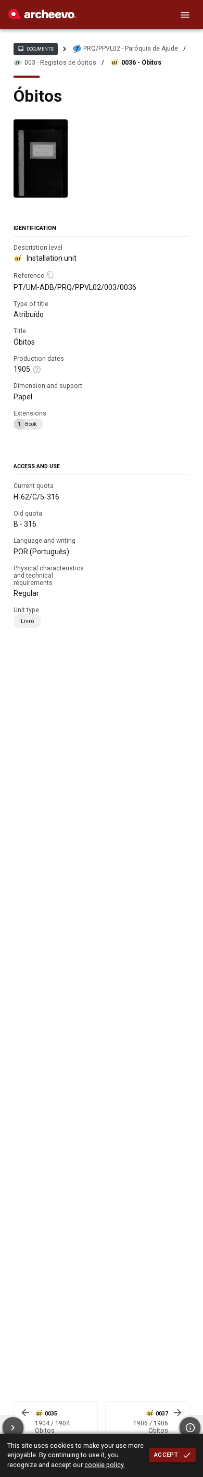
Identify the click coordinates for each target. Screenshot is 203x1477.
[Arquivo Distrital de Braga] (42, 17)
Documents (35, 48)
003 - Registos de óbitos (60, 62)
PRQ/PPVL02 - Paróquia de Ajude (130, 48)
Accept (166, 1454)
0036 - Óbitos (141, 62)
